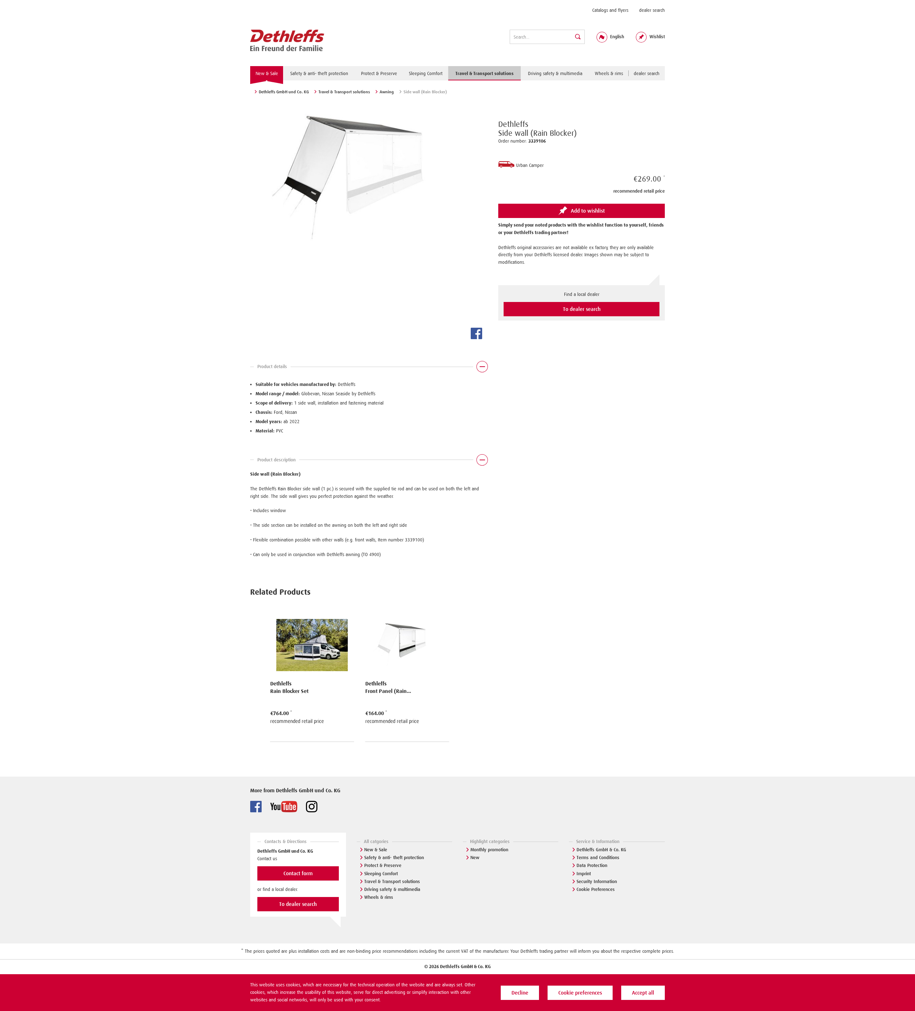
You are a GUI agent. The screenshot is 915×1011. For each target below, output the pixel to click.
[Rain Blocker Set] (312, 640)
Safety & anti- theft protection (394, 857)
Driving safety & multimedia (392, 889)
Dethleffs (513, 124)
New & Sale (375, 849)
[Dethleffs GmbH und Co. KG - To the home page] (287, 41)
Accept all (643, 993)
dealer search (652, 10)
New (474, 857)
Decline (519, 993)
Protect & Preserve (382, 865)
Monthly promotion (489, 849)
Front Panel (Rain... (388, 691)
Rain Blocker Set (289, 691)
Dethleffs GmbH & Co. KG (601, 849)
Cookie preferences (580, 993)
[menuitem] (610, 10)
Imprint (584, 873)
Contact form (298, 873)
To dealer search (581, 309)
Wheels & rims (378, 897)
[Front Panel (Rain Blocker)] (407, 640)
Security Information (597, 881)
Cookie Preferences (596, 889)
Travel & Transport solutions (392, 881)
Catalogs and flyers (610, 10)
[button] (369, 368)
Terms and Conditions (598, 857)
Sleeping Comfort (381, 873)
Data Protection (592, 865)
